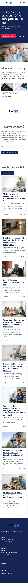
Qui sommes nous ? (8, 36)
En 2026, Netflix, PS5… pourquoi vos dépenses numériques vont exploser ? (14, 496)
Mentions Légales (6, 573)
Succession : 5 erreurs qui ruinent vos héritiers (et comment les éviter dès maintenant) (13, 323)
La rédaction (5, 570)
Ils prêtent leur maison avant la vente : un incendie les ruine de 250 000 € (13, 453)
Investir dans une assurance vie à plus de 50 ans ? (13, 282)
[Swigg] (9, 3)
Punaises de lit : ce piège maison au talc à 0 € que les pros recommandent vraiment (13, 367)
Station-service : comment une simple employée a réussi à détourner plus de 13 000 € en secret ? (14, 410)
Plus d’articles (7, 173)
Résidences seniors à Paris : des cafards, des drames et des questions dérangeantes (14, 241)
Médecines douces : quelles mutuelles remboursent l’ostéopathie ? (14, 197)
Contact (21, 36)
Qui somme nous (6, 567)
